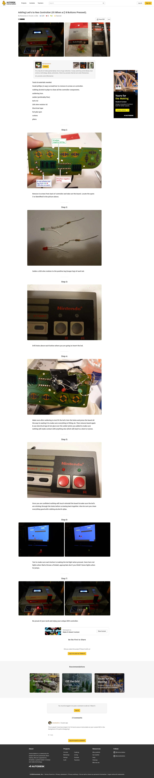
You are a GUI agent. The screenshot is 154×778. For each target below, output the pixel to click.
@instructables (120, 752)
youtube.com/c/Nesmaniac (45, 76)
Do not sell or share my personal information (92, 774)
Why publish (96, 752)
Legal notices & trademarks (116, 774)
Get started (95, 755)
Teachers (40, 3)
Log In (140, 3)
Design (65, 757)
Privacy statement (61, 774)
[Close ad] (136, 71)
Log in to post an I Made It (77, 653)
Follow (46, 66)
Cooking (76, 752)
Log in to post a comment (77, 741)
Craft (64, 760)
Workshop (66, 755)
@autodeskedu (120, 756)
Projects (23, 3)
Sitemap (95, 760)
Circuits (31, 16)
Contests (32, 3)
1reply (51, 735)
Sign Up (148, 3)
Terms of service (49, 774)
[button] (109, 19)
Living (76, 755)
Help (93, 757)
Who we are (95, 762)
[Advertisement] (126, 94)
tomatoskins (56, 723)
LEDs (36, 16)
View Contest (102, 631)
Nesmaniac (23, 16)
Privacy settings (73, 774)
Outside (76, 757)
